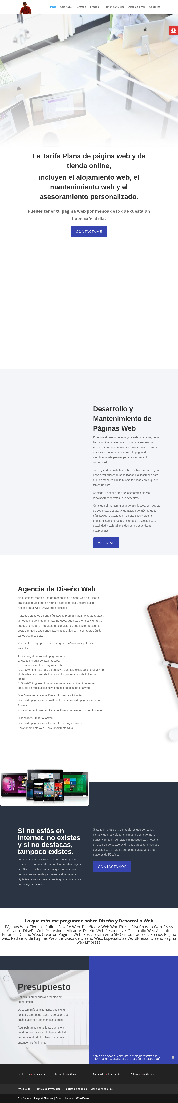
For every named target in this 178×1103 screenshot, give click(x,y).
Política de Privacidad (48, 1088)
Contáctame (89, 231)
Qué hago (66, 7)
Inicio (53, 7)
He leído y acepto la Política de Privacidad (111, 1027)
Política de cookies (75, 1088)
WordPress (82, 1098)
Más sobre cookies (102, 1088)
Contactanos (112, 866)
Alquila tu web (136, 7)
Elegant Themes (43, 1098)
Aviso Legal (24, 1088)
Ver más (106, 542)
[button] (173, 30)
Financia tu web (115, 7)
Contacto (154, 7)
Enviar (158, 1025)
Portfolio (81, 7)
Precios (94, 7)
